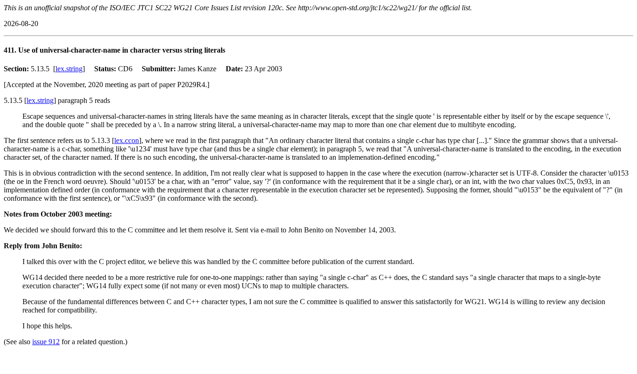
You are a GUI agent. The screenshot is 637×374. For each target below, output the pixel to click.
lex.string (69, 69)
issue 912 (46, 342)
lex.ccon (126, 140)
